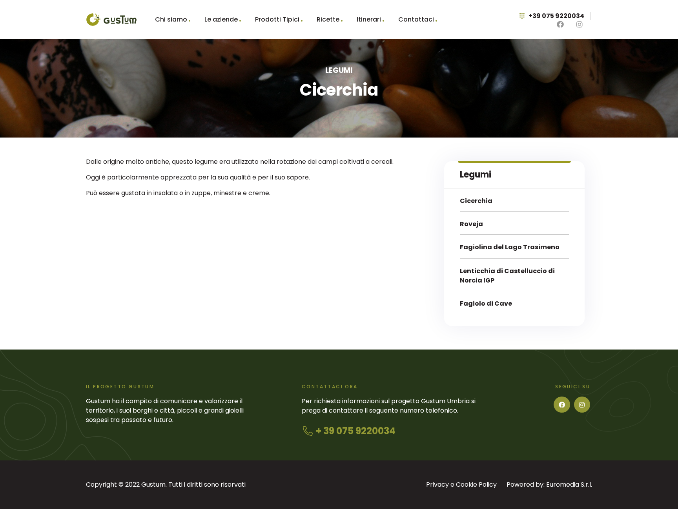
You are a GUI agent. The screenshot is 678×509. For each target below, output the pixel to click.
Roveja (471, 223)
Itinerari (369, 19)
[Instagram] (582, 405)
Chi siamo (171, 19)
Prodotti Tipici (277, 19)
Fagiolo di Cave (486, 303)
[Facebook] (562, 405)
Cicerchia (476, 200)
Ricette (328, 19)
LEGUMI (339, 70)
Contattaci (416, 19)
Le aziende (221, 19)
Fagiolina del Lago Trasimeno (510, 247)
